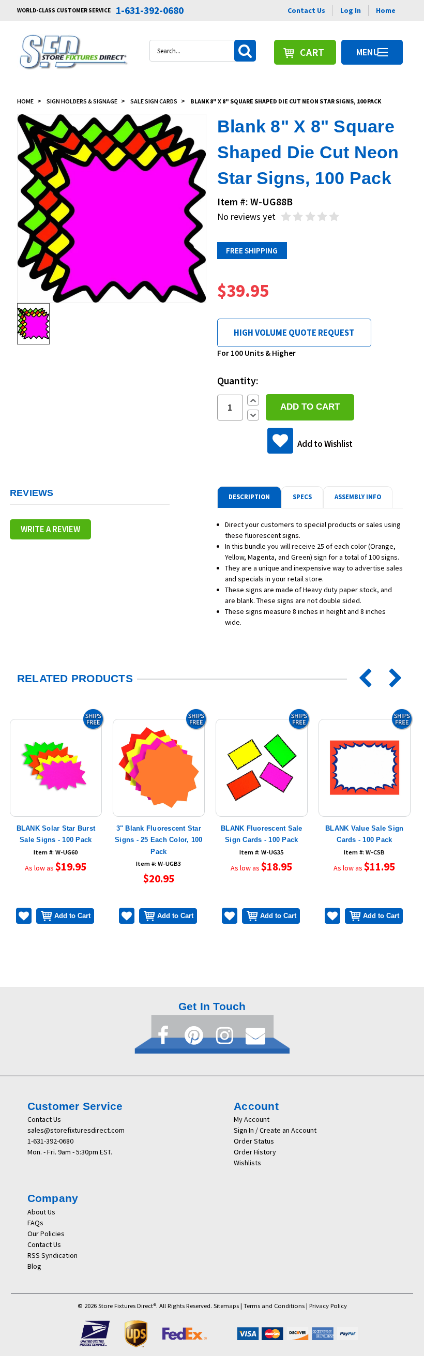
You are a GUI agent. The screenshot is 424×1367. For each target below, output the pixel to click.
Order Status (254, 1141)
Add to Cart (72, 916)
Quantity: (238, 380)
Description (249, 497)
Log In (350, 10)
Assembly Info (358, 497)
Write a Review (50, 529)
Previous (361, 678)
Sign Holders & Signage (82, 101)
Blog (34, 1266)
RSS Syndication (52, 1255)
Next (388, 678)
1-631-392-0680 (50, 1141)
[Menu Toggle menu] (382, 52)
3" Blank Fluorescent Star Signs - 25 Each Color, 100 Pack (159, 839)
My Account (251, 1119)
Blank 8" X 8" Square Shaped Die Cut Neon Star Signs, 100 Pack (285, 101)
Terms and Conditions (274, 1306)
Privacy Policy (328, 1306)
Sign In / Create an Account (275, 1130)
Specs (302, 497)
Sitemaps (226, 1306)
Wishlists (247, 1162)
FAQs (35, 1222)
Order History (255, 1151)
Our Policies (46, 1233)
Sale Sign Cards (153, 101)
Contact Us (306, 10)
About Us (41, 1211)
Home (386, 10)
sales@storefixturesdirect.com (76, 1130)
